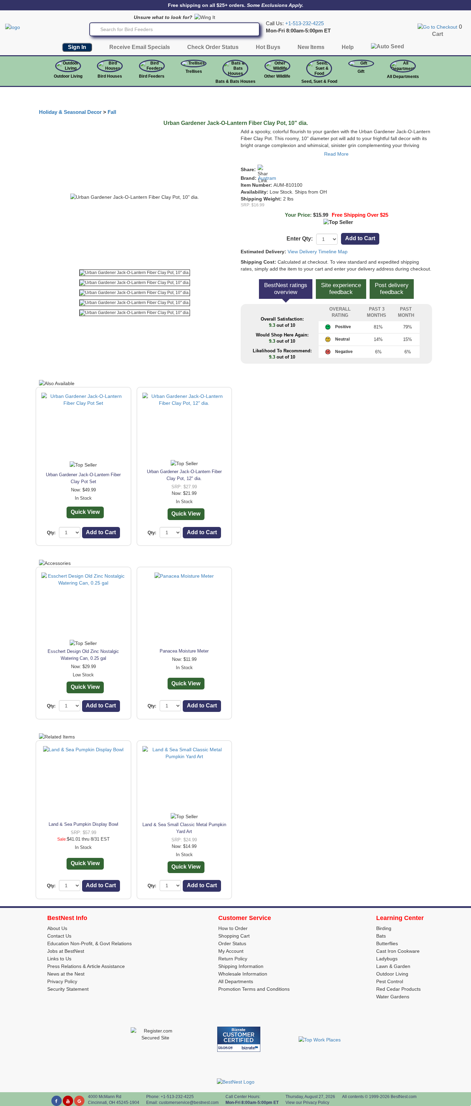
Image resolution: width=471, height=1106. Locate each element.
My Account (230, 951)
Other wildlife (277, 76)
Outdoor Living (68, 76)
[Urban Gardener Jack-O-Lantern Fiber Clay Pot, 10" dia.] (134, 273)
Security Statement (68, 989)
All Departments (403, 76)
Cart (437, 34)
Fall (112, 112)
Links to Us (59, 958)
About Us (57, 928)
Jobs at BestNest (65, 951)
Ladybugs (387, 958)
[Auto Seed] (388, 48)
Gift (361, 71)
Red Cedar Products (398, 989)
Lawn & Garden (393, 966)
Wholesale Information (242, 974)
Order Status (232, 943)
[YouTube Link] (68, 1101)
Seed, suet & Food (319, 81)
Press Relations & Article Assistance (86, 966)
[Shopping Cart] (437, 26)
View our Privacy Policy (307, 1102)
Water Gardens (392, 996)
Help (348, 47)
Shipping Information (240, 966)
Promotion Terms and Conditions (254, 989)
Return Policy (232, 958)
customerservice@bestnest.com (189, 1102)
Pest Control (389, 981)
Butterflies (387, 943)
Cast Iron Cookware (398, 951)
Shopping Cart (234, 936)
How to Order (233, 928)
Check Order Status (213, 47)
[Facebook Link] (56, 1101)
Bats (381, 936)
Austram (267, 178)
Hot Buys (268, 47)
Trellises (194, 71)
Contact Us (59, 936)
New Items (311, 47)
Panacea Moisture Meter (184, 651)
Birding (383, 928)
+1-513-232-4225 (304, 23)
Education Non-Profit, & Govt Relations (89, 943)
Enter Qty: (300, 239)
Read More (336, 154)
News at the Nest (65, 974)
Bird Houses (110, 76)
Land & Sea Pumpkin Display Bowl (83, 824)
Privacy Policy (62, 981)
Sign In (77, 47)
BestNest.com (404, 1096)
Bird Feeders (151, 76)
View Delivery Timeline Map (318, 251)
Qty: (51, 532)
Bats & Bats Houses (235, 81)
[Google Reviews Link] (79, 1101)
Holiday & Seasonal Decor (70, 112)
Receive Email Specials (139, 47)
